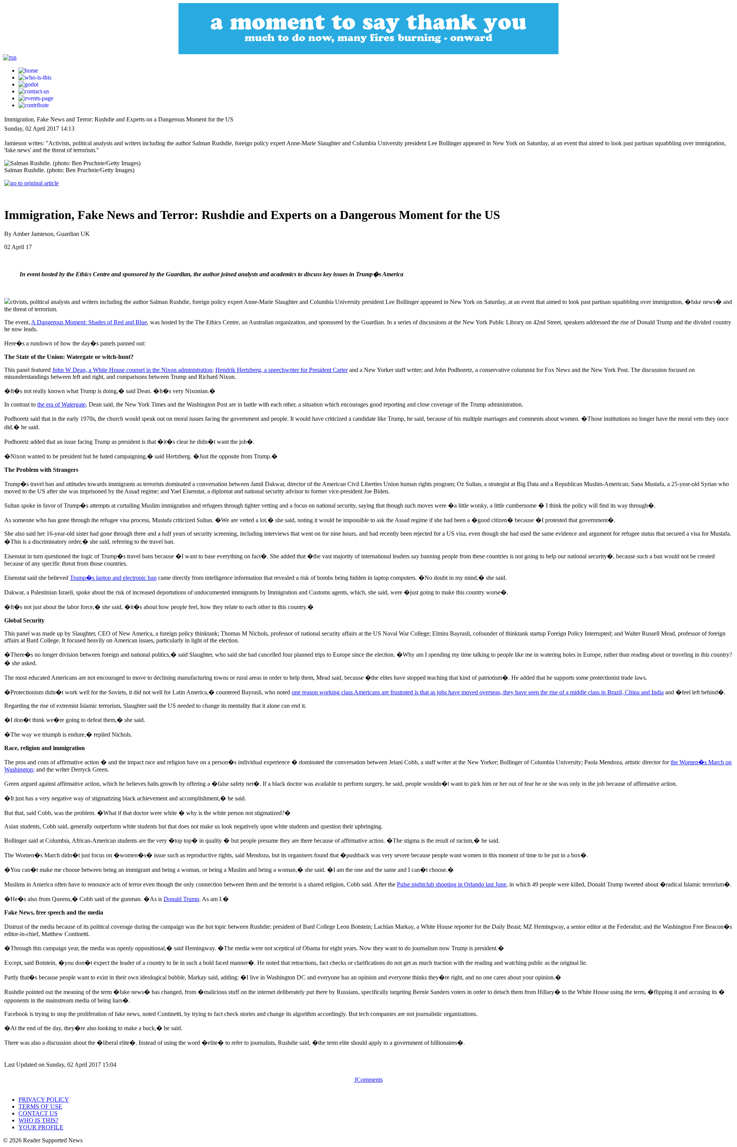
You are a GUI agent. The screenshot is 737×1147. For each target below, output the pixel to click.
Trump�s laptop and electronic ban (113, 577)
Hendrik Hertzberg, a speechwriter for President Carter (281, 370)
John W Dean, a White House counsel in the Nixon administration (132, 370)
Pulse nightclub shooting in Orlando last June (451, 884)
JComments (368, 1079)
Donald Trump (181, 899)
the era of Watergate (61, 404)
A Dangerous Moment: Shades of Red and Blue (89, 322)
